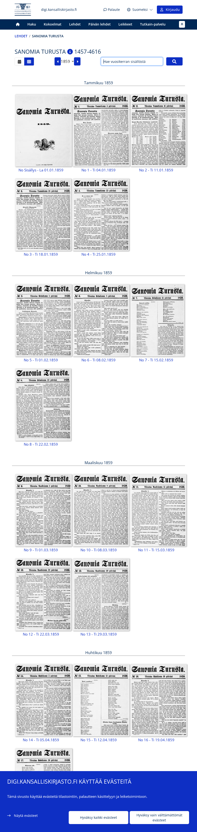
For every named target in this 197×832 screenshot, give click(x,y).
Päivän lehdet (99, 24)
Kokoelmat (53, 24)
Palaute (113, 9)
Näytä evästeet (26, 815)
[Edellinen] (58, 61)
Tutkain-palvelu (153, 24)
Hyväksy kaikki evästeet (98, 817)
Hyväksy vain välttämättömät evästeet (159, 817)
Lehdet (75, 24)
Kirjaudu (172, 9)
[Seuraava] (77, 61)
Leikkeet (125, 24)
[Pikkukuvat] (29, 61)
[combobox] (67, 61)
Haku (31, 24)
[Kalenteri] (19, 61)
